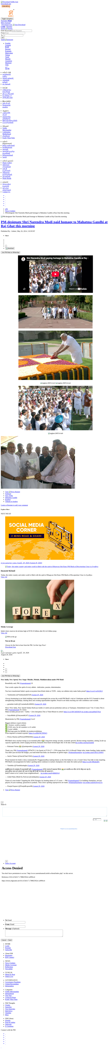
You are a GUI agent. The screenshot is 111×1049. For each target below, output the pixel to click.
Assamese (8, 61)
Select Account (10, 863)
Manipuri (8, 63)
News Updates (10, 211)
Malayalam (9, 53)
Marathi (8, 59)
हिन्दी (7, 47)
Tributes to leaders (11, 501)
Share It (3, 804)
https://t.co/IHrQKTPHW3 (38, 733)
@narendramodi (25, 683)
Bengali (8, 49)
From (3, 33)
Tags (7, 492)
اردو (6, 67)
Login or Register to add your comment (14, 505)
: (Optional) (12, 929)
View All (4, 577)
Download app (6, 4)
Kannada (8, 51)
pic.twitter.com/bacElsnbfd (85, 743)
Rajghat (8, 499)
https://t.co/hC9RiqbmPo (90, 762)
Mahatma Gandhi (11, 498)
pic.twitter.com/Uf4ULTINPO (93, 752)
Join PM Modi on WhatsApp (10, 252)
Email (8, 920)
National (8, 494)
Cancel (4, 940)
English (7, 43)
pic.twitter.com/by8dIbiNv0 (50, 773)
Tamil (7, 57)
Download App (10, 647)
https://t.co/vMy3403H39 (72, 712)
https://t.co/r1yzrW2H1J (94, 691)
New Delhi (9, 496)
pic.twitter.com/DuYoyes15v (93, 782)
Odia (7, 65)
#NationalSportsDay (75, 752)
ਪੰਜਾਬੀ (7, 69)
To (2, 35)
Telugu (7, 55)
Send (9, 940)
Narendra (6, 21)
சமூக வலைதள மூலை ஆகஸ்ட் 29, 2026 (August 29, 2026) (21, 563)
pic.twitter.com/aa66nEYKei (91, 712)
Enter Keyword (6, 31)
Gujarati (8, 45)
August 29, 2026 (37, 695)
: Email (9, 924)
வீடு (6, 209)
